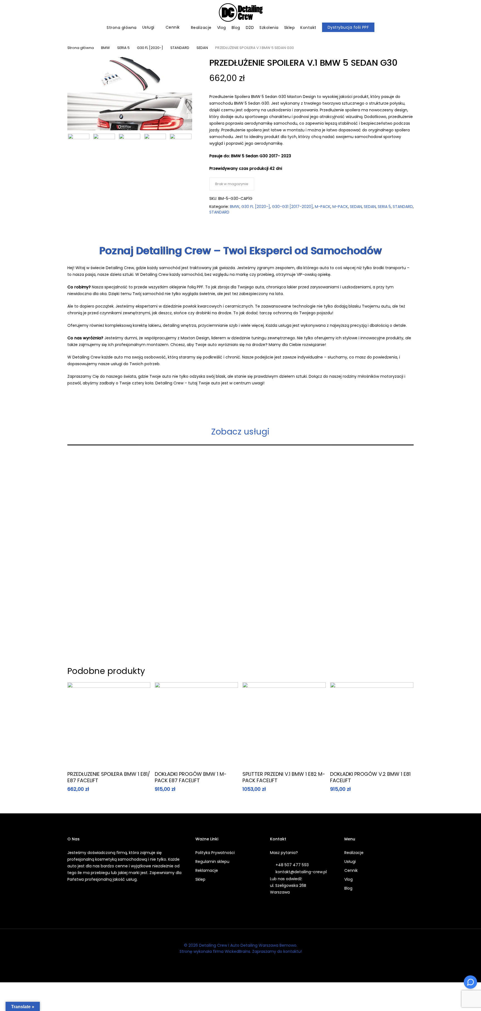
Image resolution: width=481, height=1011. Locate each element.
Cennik (351, 870)
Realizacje (354, 852)
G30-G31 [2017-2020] (292, 206)
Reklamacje (206, 870)
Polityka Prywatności (215, 852)
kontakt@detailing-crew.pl (301, 872)
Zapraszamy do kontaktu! (277, 951)
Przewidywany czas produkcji (239, 168)
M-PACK (322, 206)
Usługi (350, 861)
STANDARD (179, 47)
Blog (348, 888)
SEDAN (202, 47)
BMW (105, 47)
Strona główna (80, 47)
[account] (456, 13)
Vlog (348, 879)
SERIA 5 (123, 47)
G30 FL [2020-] (150, 47)
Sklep (200, 879)
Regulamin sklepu (212, 861)
